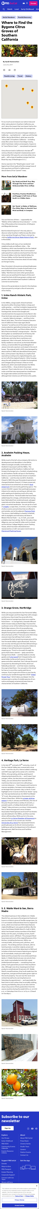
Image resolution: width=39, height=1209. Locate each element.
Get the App (25, 1161)
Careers (23, 1149)
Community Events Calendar (8, 1147)
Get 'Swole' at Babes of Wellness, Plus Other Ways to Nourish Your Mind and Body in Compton (24, 208)
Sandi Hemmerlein (12, 62)
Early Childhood (27, 9)
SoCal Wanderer (9, 17)
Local (17, 9)
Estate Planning (7, 1172)
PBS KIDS (5, 1144)
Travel (20, 76)
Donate (33, 3)
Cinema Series (25, 1144)
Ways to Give (6, 1166)
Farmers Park (30, 511)
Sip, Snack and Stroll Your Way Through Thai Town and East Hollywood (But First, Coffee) (23, 184)
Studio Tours (24, 1146)
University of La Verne (10, 823)
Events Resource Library (7, 1152)
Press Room (24, 1141)
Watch (9, 9)
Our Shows (5, 1138)
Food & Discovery (24, 17)
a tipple (6, 507)
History (28, 76)
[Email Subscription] (24, 3)
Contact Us (24, 1155)
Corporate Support (8, 1175)
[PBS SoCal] (9, 3)
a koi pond (14, 657)
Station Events (25, 1152)
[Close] (37, 1186)
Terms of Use (19, 1196)
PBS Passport (6, 1169)
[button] (32, 107)
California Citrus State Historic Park (20, 237)
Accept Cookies (19, 1205)
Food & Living (9, 76)
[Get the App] (28, 1167)
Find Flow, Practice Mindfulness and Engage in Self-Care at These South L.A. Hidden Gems (24, 196)
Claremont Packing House (11, 531)
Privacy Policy (29, 1196)
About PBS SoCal (26, 1138)
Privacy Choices (19, 1200)
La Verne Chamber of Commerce (23, 818)
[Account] (27, 3)
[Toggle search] (4, 9)
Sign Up (8, 1128)
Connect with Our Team (8, 1178)
